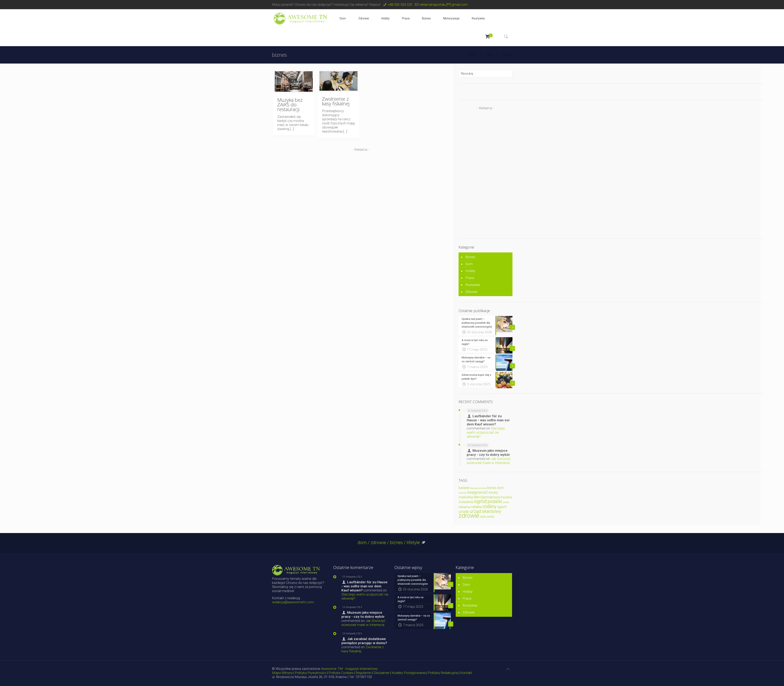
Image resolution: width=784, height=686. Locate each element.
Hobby (470, 271)
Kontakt (466, 673)
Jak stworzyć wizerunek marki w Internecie (489, 461)
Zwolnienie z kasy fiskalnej (336, 101)
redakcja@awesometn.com (293, 602)
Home (471, 54)
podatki (495, 501)
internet (463, 493)
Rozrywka (472, 285)
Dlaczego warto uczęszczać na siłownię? (486, 432)
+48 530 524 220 (400, 4)
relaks (476, 506)
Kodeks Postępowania (409, 673)
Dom (469, 264)
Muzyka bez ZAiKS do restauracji (290, 104)
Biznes (470, 257)
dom (500, 488)
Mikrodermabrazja (487, 497)
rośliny (490, 506)
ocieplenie (466, 502)
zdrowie (469, 515)
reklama (464, 507)
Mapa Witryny (282, 673)
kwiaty (493, 492)
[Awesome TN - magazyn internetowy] (300, 18)
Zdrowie (471, 292)
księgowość (477, 492)
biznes (491, 488)
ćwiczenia (487, 517)
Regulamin (363, 673)
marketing (466, 497)
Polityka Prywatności (310, 673)
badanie (464, 488)
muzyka (506, 497)
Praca (469, 278)
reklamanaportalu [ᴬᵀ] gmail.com (444, 4)
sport (502, 506)
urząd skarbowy (485, 511)
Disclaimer (381, 673)
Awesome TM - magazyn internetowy (349, 669)
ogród (480, 501)
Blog (489, 54)
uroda (464, 511)
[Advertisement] (360, 180)
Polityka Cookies (341, 673)
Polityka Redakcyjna (443, 673)
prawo (506, 502)
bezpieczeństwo (478, 488)
